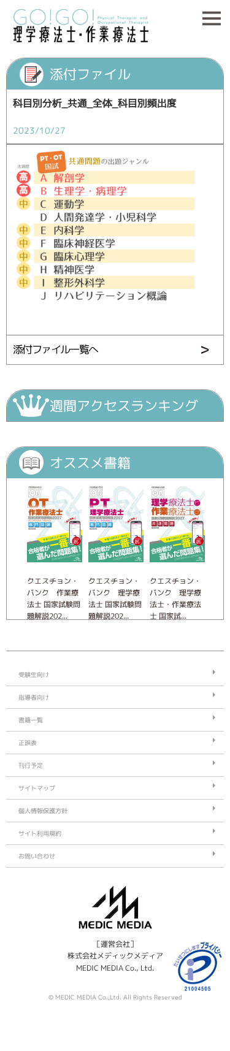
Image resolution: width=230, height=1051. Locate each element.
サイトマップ (36, 788)
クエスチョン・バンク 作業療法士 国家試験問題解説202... (53, 599)
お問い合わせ (36, 856)
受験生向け (33, 674)
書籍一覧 (30, 720)
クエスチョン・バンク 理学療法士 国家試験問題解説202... (115, 599)
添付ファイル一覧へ (55, 349)
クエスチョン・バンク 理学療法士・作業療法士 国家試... (175, 599)
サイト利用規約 (39, 833)
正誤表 (27, 742)
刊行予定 (30, 765)
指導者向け (33, 697)
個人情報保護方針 (42, 810)
